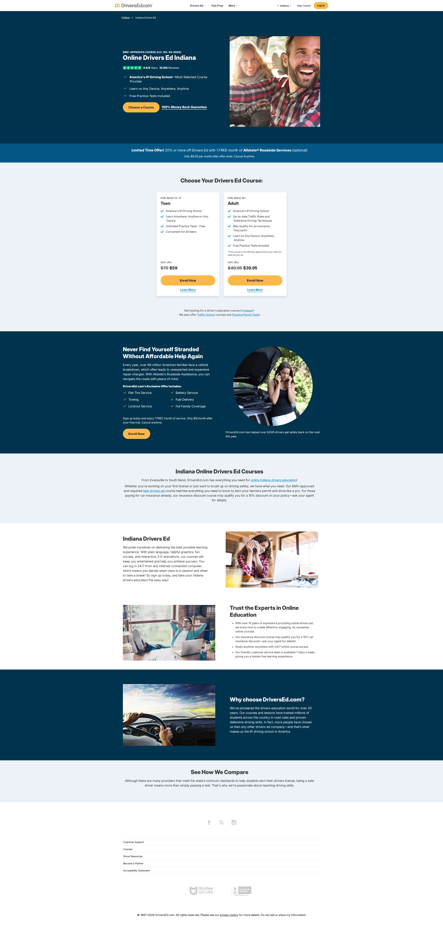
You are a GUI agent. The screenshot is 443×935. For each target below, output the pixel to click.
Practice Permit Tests (245, 314)
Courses (127, 849)
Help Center (304, 5)
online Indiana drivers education (273, 480)
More (232, 5)
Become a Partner (133, 863)
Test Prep (217, 5)
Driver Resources (132, 856)
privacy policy (229, 915)
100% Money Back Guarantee (184, 107)
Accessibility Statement (136, 870)
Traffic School (206, 314)
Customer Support (133, 842)
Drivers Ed (196, 5)
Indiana (125, 17)
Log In (321, 5)
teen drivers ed (154, 491)
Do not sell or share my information (283, 915)
